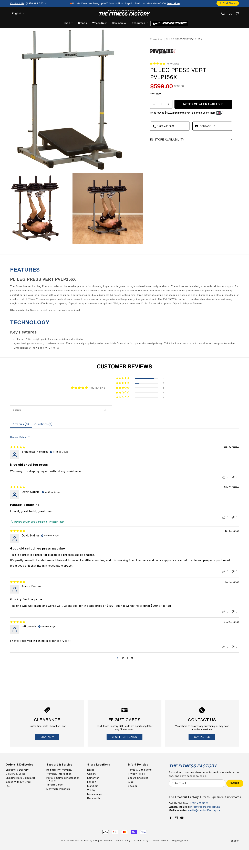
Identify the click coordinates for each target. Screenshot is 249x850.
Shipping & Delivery (17, 769)
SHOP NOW (47, 737)
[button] (237, 13)
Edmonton (93, 778)
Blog (130, 782)
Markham (92, 786)
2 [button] (123, 658)
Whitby (91, 790)
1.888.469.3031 (199, 803)
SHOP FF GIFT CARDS (124, 737)
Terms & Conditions (140, 769)
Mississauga (94, 794)
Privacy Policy (136, 773)
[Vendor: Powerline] (162, 58)
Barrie (91, 769)
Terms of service (160, 840)
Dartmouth (93, 798)
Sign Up (234, 783)
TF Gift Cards (54, 784)
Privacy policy (141, 840)
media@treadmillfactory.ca (204, 810)
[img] (17, 447)
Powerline (156, 39)
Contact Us (202, 737)
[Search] (223, 13)
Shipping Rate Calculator (20, 778)
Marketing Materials (58, 788)
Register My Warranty (59, 769)
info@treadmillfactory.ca (205, 807)
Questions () (43, 424)
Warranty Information (59, 773)
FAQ (8, 786)
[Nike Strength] (169, 23)
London (91, 782)
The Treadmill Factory (81, 840)
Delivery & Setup (16, 773)
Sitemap (133, 786)
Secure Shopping (138, 778)
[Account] (230, 13)
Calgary (91, 773)
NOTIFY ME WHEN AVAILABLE (203, 104)
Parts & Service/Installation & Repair (63, 779)
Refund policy (123, 840)
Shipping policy (180, 840)
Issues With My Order (19, 782)
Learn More (209, 113)
